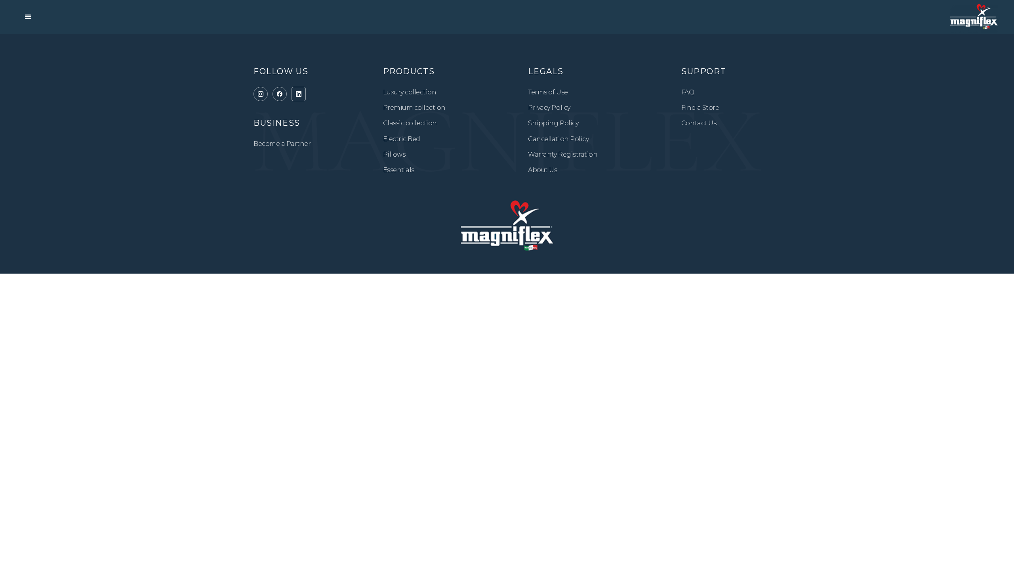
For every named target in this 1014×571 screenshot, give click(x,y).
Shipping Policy (553, 123)
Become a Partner (282, 144)
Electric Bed (401, 139)
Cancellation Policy (558, 139)
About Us (542, 170)
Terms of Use (548, 92)
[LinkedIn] (299, 94)
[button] (28, 17)
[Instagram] (261, 94)
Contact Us (698, 123)
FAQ (687, 92)
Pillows (394, 154)
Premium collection (414, 107)
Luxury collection (409, 92)
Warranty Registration (562, 154)
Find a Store (700, 107)
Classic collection (410, 123)
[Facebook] (280, 94)
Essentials (398, 170)
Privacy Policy (549, 107)
